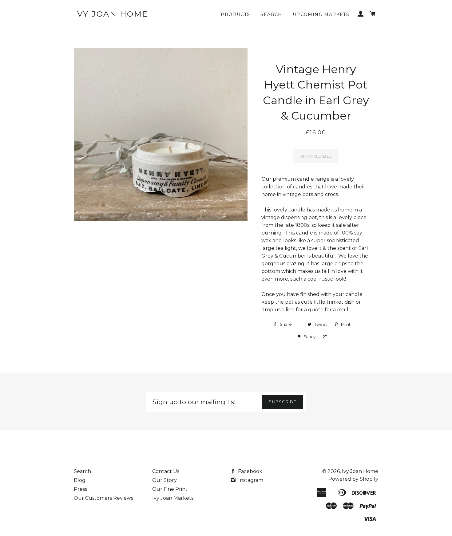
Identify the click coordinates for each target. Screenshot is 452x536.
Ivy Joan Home (111, 13)
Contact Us (165, 471)
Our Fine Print (170, 489)
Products (235, 14)
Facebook (249, 471)
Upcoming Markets (321, 14)
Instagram (250, 480)
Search (271, 14)
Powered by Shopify (353, 479)
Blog (79, 480)
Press (80, 489)
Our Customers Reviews (103, 498)
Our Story (164, 480)
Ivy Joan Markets (172, 498)
